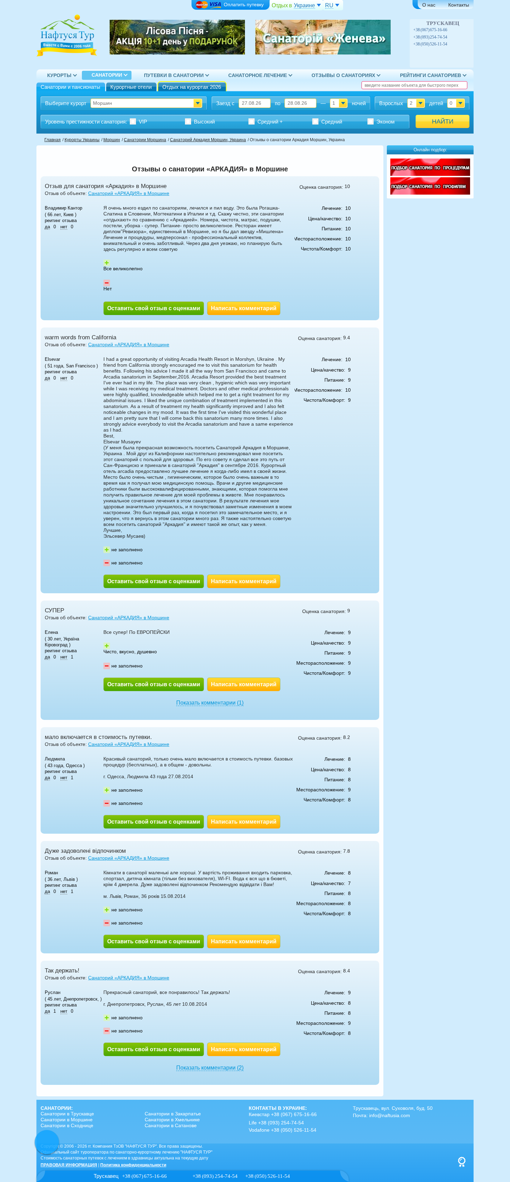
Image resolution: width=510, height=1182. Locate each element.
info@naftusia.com (389, 1115)
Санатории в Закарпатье (173, 1113)
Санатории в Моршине (67, 1119)
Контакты (458, 5)
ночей (359, 103)
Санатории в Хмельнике (172, 1119)
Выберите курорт (65, 103)
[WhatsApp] (459, 29)
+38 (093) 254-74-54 (430, 37)
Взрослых (391, 103)
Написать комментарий (244, 308)
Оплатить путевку (244, 4)
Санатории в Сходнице (67, 1125)
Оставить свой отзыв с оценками (153, 308)
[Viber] (452, 29)
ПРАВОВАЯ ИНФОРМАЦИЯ (69, 1165)
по (277, 103)
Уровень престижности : (86, 122)
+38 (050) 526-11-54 (430, 44)
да (47, 226)
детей (436, 103)
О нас (428, 5)
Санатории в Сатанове (171, 1125)
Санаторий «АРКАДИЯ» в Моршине (128, 193)
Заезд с (225, 103)
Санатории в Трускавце (67, 1113)
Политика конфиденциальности (133, 1165)
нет (63, 226)
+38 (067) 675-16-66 (430, 29)
